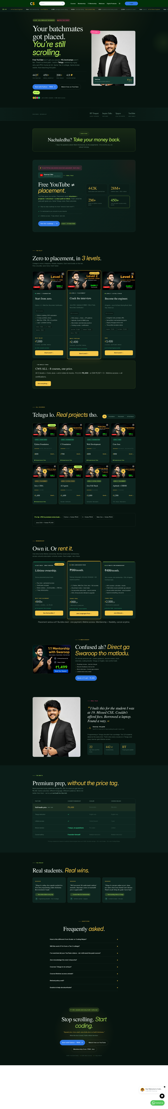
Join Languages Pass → (84, 613)
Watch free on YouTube (69, 87)
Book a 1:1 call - (86, 678)
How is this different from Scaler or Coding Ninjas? (68, 939)
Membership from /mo (84, 1049)
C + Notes (87, 517)
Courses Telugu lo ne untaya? (60, 967)
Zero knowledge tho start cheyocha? (63, 960)
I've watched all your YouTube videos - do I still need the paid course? (75, 953)
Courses (73, 3)
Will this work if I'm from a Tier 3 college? (65, 946)
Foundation (112, 416)
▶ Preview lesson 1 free (40, 460)
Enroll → (52, 454)
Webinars (102, 3)
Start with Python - (44, 87)
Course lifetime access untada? (61, 974)
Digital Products (112, 3)
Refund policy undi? (57, 980)
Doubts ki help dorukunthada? (61, 987)
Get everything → (43, 383)
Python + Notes (71, 517)
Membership (81, 3)
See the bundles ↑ (49, 613)
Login (131, 3)
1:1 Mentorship (92, 3)
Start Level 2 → (84, 353)
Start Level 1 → (49, 352)
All (104, 416)
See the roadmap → (48, 223)
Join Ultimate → (119, 613)
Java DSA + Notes (44, 522)
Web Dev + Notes (105, 517)
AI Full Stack (130, 416)
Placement (121, 416)
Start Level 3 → (119, 352)
